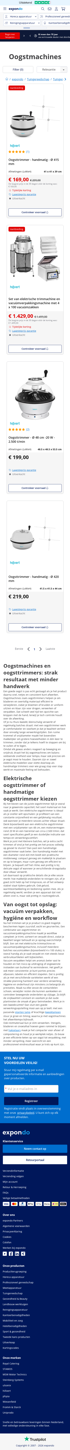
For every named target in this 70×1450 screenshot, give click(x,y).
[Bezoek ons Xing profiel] (23, 1255)
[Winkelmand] (63, 9)
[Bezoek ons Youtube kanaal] (5, 1255)
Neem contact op (35, 1149)
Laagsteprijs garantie (24, 194)
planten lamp (22, 1012)
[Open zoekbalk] (42, 9)
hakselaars (14, 1030)
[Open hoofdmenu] (4, 9)
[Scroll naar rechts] (67, 35)
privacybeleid (25, 1113)
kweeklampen (53, 1012)
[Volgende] (40, 649)
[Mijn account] (56, 9)
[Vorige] (28, 649)
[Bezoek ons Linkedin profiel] (17, 1255)
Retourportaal (35, 1160)
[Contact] (49, 8)
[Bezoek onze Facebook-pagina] (11, 1255)
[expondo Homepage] (6, 79)
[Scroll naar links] (3, 35)
